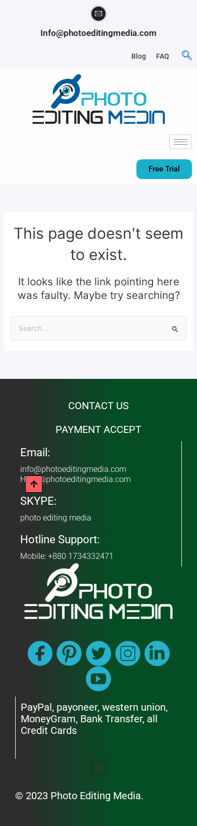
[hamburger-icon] (180, 142)
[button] (186, 56)
